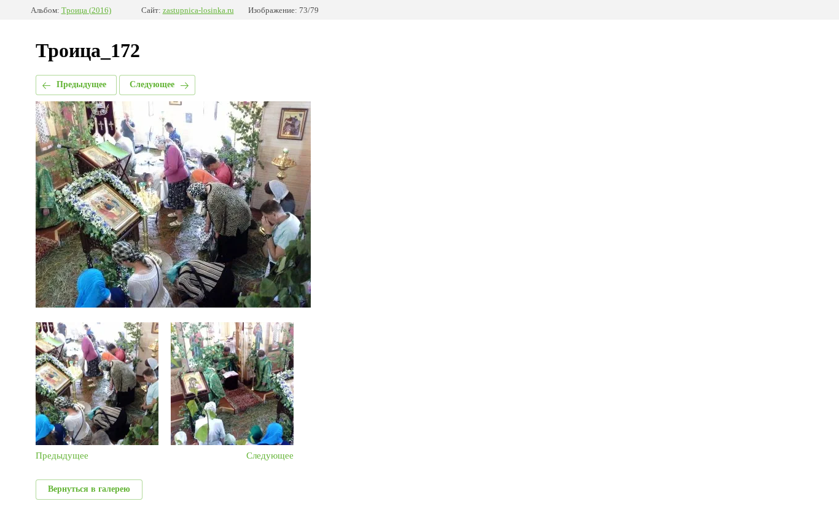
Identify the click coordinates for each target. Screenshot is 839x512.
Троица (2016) (86, 10)
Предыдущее (81, 84)
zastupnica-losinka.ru (198, 10)
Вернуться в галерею (89, 489)
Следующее (152, 84)
